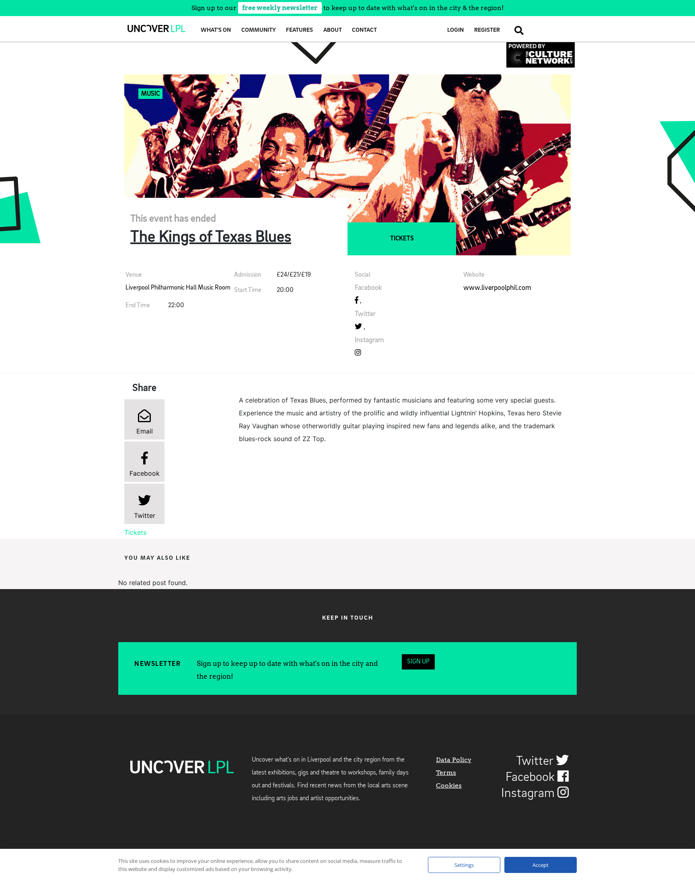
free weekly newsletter (280, 8)
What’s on (216, 30)
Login (455, 30)
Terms (446, 772)
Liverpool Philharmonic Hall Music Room (177, 288)
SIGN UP (418, 662)
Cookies (449, 785)
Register (487, 30)
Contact (364, 30)
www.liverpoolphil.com (497, 288)
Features (299, 30)
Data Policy (453, 760)
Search (516, 30)
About (332, 30)
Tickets (402, 239)
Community (258, 30)
